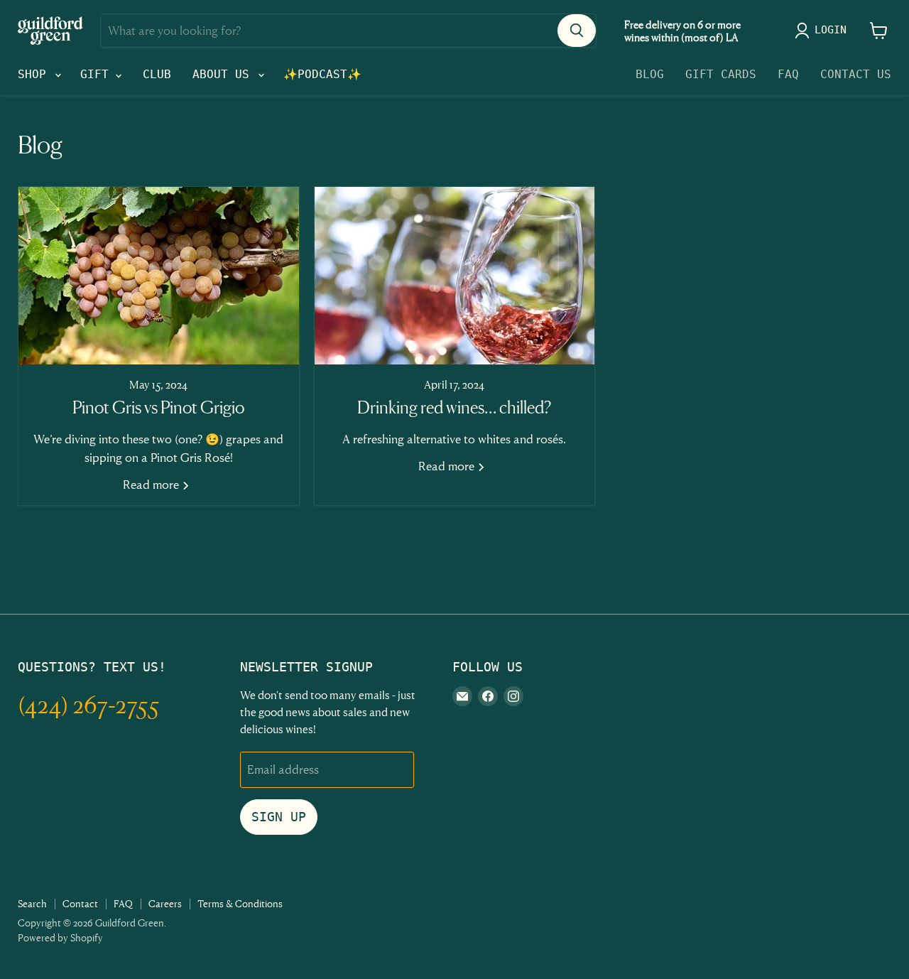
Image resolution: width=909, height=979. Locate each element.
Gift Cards (720, 74)
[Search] (576, 30)
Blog (650, 74)
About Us (224, 74)
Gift (98, 74)
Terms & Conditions (240, 903)
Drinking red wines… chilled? (454, 407)
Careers (165, 903)
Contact (80, 903)
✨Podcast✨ (322, 74)
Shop (35, 74)
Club (157, 74)
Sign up (278, 816)
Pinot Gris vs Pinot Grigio (158, 407)
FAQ (788, 74)
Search (32, 903)
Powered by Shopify (60, 937)
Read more (152, 484)
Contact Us (855, 74)
